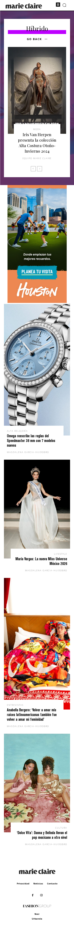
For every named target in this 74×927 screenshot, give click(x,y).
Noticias (38, 883)
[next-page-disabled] (39, 168)
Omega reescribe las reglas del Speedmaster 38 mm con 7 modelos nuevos (31, 440)
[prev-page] (33, 168)
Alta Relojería (17, 431)
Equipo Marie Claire (37, 158)
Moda (37, 129)
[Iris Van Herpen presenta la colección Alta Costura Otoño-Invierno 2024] (37, 90)
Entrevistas (15, 705)
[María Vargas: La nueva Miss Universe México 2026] (37, 509)
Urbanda (37, 918)
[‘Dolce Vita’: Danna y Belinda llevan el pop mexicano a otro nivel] (37, 783)
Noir (37, 913)
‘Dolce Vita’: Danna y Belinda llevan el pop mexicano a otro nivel (42, 835)
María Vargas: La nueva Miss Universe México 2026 (41, 561)
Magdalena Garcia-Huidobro (28, 452)
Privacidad (23, 883)
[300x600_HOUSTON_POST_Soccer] (37, 301)
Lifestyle (60, 554)
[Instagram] (41, 895)
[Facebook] (32, 895)
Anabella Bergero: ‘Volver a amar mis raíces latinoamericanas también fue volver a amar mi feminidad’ (32, 714)
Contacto (52, 883)
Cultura (61, 828)
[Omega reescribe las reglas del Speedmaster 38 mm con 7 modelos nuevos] (37, 370)
